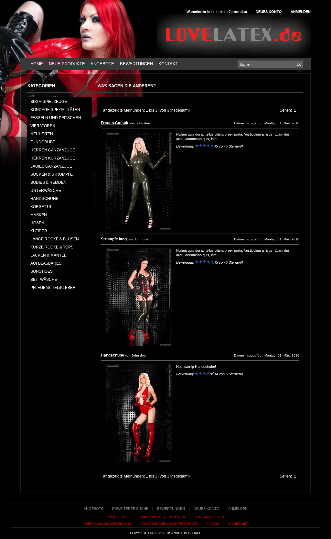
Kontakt (168, 63)
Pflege (212, 523)
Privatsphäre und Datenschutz (169, 523)
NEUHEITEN (41, 134)
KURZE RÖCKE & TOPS (51, 247)
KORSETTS (40, 206)
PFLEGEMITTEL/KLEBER (53, 287)
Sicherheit (238, 523)
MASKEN (38, 215)
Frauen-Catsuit (114, 123)
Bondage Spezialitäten (55, 109)
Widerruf (177, 517)
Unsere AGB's (119, 517)
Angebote (102, 63)
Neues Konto (269, 12)
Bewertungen (136, 63)
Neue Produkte (67, 63)
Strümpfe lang (114, 239)
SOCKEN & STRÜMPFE (51, 174)
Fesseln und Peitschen (55, 118)
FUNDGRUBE (42, 142)
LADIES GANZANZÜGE (51, 166)
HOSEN (37, 223)
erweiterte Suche (130, 509)
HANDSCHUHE (44, 198)
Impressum (150, 517)
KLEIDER (38, 231)
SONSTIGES (41, 271)
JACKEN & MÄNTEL (48, 255)
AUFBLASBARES (45, 263)
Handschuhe (112, 355)
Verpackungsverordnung (107, 523)
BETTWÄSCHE (43, 279)
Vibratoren (42, 126)
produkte (238, 12)
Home (36, 63)
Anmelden (301, 12)
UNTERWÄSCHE (45, 190)
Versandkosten (209, 517)
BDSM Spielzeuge (48, 101)
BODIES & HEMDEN (48, 182)
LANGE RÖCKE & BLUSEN (54, 239)
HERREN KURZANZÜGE (52, 158)
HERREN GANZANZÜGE (52, 150)
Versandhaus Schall (181, 533)
